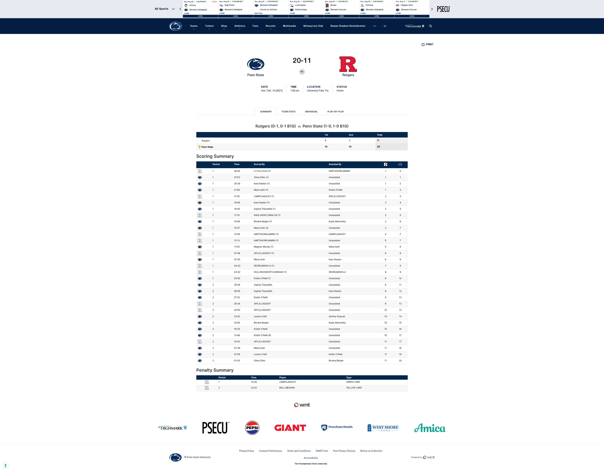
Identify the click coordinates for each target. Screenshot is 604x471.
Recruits (270, 26)
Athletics (240, 26)
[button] (180, 9)
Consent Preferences (270, 451)
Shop (224, 26)
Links (200, 16)
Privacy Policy (246, 451)
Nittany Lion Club (313, 26)
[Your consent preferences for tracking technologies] (5, 465)
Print (429, 45)
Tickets (209, 26)
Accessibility (311, 458)
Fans (255, 26)
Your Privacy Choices (344, 451)
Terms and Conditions (299, 451)
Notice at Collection (371, 451)
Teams (193, 26)
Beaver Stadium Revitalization (348, 26)
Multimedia (289, 26)
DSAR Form (322, 451)
